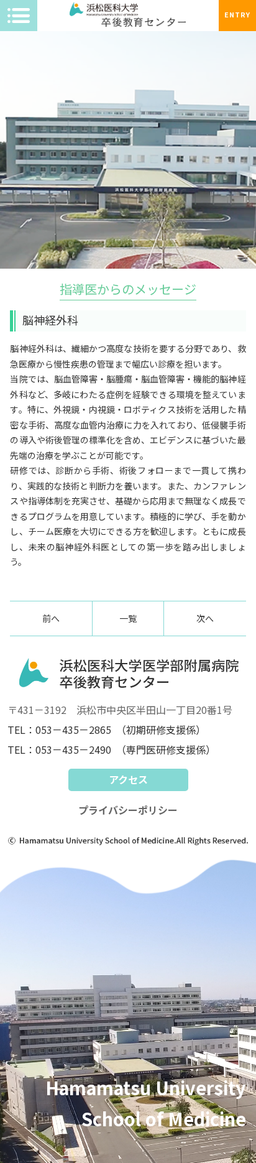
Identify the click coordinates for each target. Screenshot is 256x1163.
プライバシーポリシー (128, 809)
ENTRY (237, 14)
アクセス (128, 779)
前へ (51, 618)
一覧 (128, 618)
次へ (205, 618)
